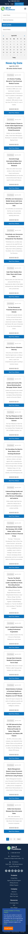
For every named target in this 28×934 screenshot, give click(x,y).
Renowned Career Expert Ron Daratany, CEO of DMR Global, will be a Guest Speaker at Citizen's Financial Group (14, 531)
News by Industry (8, 20)
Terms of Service (15, 932)
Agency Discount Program (14, 880)
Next (18, 839)
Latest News (6, 15)
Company (14, 889)
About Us (14, 891)
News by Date (7, 24)
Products (14, 875)
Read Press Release (14, 112)
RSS (14, 905)
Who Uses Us (14, 894)
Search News (7, 29)
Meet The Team (14, 896)
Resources (14, 900)
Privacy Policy (7, 932)
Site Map (22, 932)
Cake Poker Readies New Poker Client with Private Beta (14, 274)
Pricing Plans (14, 878)
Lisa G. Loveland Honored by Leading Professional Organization (14, 629)
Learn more (13, 920)
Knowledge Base (14, 903)
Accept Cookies (8, 928)
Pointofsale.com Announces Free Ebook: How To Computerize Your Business (14, 237)
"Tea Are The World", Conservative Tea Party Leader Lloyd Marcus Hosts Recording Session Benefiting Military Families (14, 583)
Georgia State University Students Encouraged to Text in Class (14, 660)
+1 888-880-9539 (15, 1)
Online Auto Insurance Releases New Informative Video (14, 811)
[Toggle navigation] (25, 9)
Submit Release (19, 3)
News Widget (14, 907)
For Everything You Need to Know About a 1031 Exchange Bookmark (14, 451)
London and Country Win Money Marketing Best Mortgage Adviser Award (14, 385)
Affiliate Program (14, 885)
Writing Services (14, 882)
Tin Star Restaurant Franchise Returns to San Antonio (14, 310)
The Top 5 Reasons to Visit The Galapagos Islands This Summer (14, 418)
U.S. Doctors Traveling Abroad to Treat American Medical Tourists (14, 81)
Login (12, 3)
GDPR (5, 924)
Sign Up (7, 3)
